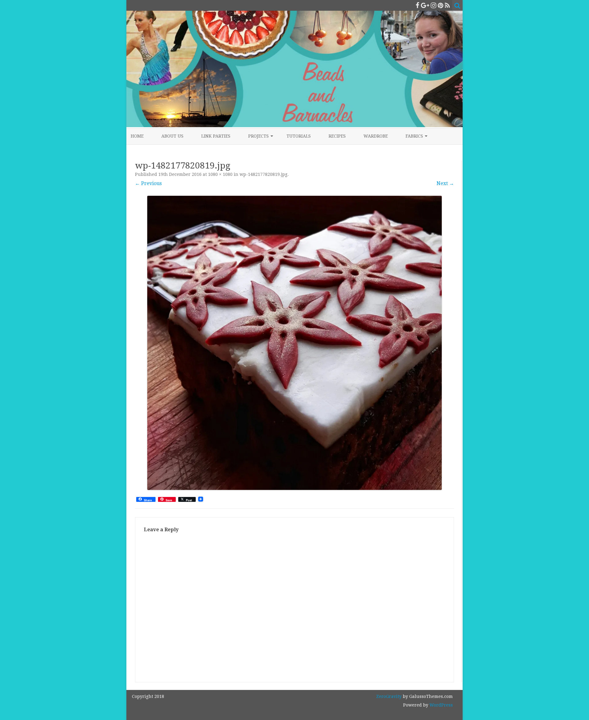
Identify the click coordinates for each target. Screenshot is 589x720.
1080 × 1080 (220, 174)
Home (137, 136)
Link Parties (215, 136)
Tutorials (299, 136)
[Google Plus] (425, 5)
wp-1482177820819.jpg (263, 174)
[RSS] (447, 5)
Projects (258, 136)
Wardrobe (376, 136)
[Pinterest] (440, 5)
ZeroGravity (389, 696)
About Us (172, 136)
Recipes (337, 136)
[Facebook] (417, 5)
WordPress (440, 705)
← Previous (148, 183)
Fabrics (414, 136)
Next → (445, 183)
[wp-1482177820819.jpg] (294, 343)
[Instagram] (433, 5)
